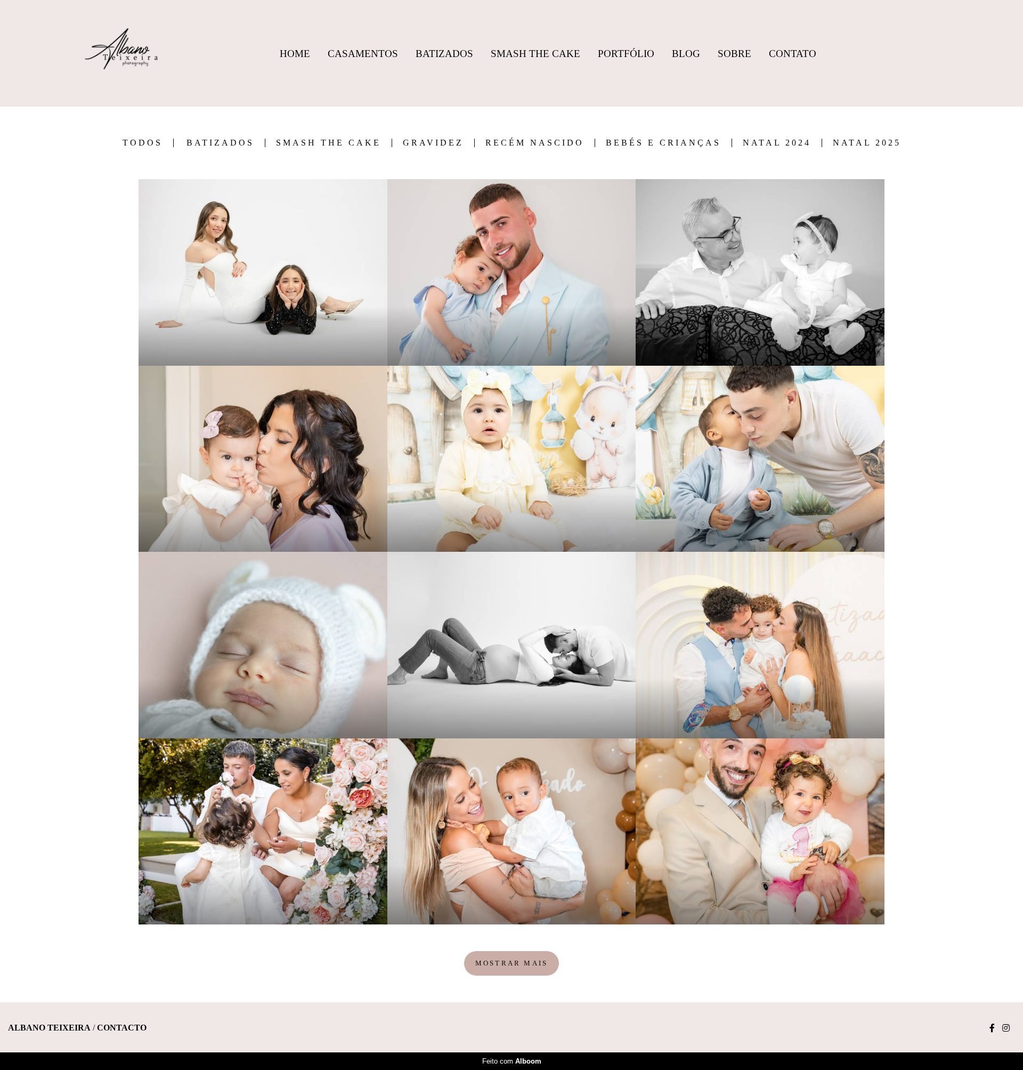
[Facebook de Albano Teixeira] (992, 1028)
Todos (143, 143)
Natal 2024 (777, 143)
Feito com (511, 1061)
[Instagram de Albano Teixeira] (1006, 1028)
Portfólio (626, 53)
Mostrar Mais (511, 963)
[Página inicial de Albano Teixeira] (121, 53)
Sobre (734, 53)
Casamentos (363, 53)
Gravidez (433, 143)
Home (295, 53)
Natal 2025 (867, 143)
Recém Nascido (534, 143)
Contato (792, 53)
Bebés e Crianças (663, 143)
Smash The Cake (535, 53)
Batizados (444, 53)
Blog (686, 53)
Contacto (122, 1028)
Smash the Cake (328, 143)
